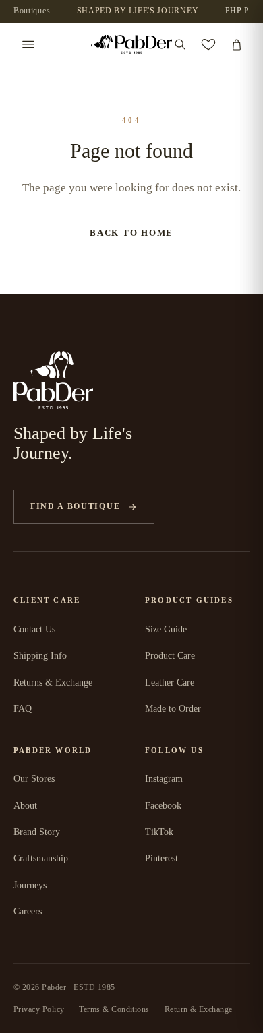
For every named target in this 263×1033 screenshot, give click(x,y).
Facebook (163, 806)
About (25, 806)
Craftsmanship (40, 858)
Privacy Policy (38, 1009)
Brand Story (36, 832)
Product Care (170, 656)
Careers (27, 911)
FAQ (22, 709)
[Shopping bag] (237, 44)
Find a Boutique (75, 506)
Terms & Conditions (114, 1009)
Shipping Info (40, 656)
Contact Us (34, 629)
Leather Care (169, 682)
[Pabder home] (131, 45)
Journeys (30, 885)
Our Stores (34, 779)
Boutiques (31, 10)
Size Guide (166, 629)
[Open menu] (28, 44)
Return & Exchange (199, 1009)
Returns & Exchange (52, 682)
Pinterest (161, 858)
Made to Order (173, 709)
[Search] (180, 44)
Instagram (164, 779)
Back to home (131, 233)
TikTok (159, 832)
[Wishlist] (208, 44)
